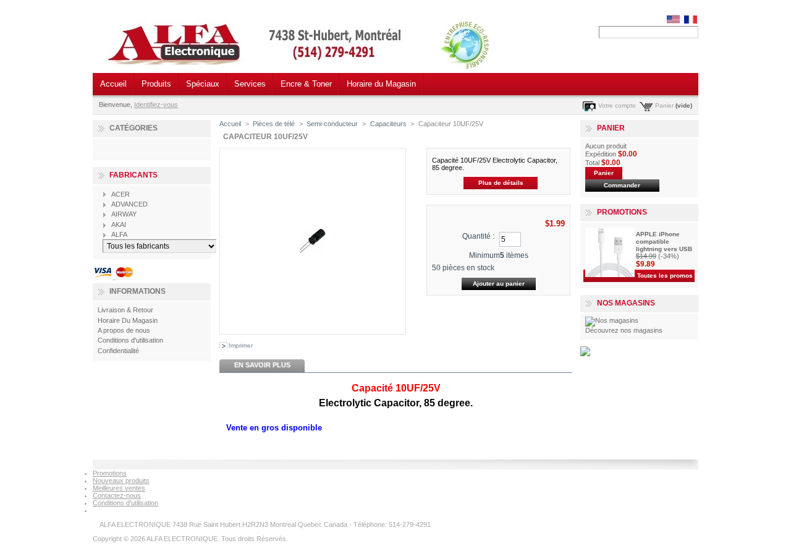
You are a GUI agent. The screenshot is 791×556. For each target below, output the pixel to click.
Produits (156, 83)
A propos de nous (124, 330)
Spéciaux (202, 83)
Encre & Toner (306, 83)
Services (250, 83)
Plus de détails (500, 182)
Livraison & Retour (125, 310)
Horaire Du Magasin (128, 320)
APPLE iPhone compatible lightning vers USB (664, 241)
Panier (664, 105)
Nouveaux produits (121, 480)
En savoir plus (262, 365)
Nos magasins (626, 303)
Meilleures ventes (119, 488)
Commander (622, 185)
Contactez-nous (117, 495)
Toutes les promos (665, 275)
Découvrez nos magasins (623, 330)
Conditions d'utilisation (130, 340)
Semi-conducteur (332, 123)
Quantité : (478, 236)
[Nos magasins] (611, 320)
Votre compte (617, 105)
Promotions (622, 212)
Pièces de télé (274, 123)
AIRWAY (124, 214)
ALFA (119, 234)
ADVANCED (129, 204)
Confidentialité (118, 350)
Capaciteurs (388, 123)
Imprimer (241, 345)
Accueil (113, 83)
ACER (120, 194)
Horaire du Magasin (381, 83)
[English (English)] (673, 21)
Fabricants (133, 175)
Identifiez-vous (156, 104)
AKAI (118, 224)
